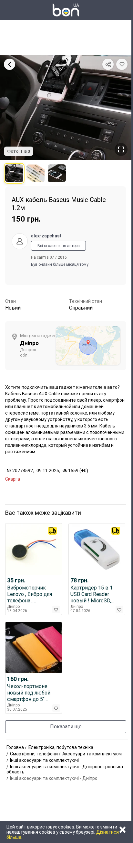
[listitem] (14, 173)
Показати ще (66, 726)
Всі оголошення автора (58, 246)
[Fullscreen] (121, 149)
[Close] (9, 64)
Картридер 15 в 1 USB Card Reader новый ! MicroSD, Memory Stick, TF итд (95, 594)
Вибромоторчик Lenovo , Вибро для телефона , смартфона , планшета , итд (29, 594)
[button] (122, 64)
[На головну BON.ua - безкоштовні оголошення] (66, 10)
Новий (13, 308)
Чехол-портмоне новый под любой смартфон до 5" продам (28, 693)
